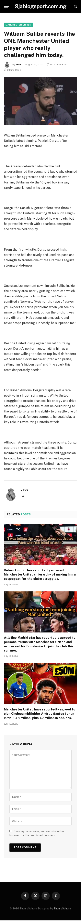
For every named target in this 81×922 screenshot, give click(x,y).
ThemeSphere (62, 908)
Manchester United (18, 25)
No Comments (58, 64)
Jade (18, 64)
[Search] (75, 6)
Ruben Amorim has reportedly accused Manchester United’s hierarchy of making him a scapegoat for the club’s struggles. (40, 574)
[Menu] (6, 6)
